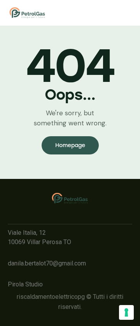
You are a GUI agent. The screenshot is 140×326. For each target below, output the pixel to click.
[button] (57, 13)
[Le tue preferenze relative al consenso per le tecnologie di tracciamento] (126, 312)
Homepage (70, 145)
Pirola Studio (25, 284)
